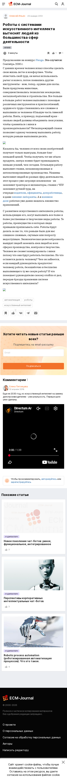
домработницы (52, 192)
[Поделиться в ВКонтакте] (21, 313)
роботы (28, 300)
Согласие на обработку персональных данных (32, 737)
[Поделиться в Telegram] (28, 313)
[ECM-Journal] (18, 697)
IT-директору (11, 537)
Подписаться (33, 366)
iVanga (40, 60)
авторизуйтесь (49, 479)
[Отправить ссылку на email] (36, 313)
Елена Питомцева (18, 386)
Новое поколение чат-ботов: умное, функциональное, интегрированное (27, 542)
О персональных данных (18, 730)
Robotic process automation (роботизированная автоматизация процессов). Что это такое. (28, 658)
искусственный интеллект (17, 305)
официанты (34, 192)
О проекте (9, 724)
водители (20, 192)
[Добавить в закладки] (6, 313)
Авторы (7, 743)
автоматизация (12, 300)
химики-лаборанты (24, 196)
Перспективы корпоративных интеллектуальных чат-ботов (24, 600)
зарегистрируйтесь (21, 482)
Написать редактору (16, 750)
